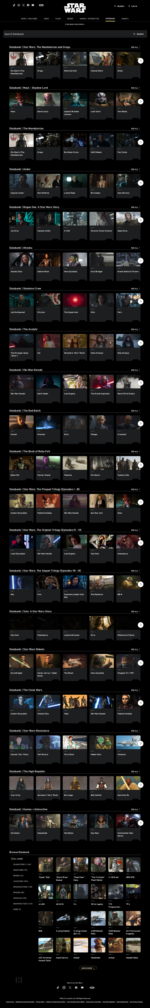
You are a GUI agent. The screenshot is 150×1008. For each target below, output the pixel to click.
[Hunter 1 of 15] (21, 422)
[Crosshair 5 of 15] (128, 422)
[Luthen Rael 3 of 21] (75, 181)
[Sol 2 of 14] (48, 341)
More (17, 909)
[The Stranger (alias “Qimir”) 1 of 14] (21, 341)
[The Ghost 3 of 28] (75, 661)
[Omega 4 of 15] (101, 422)
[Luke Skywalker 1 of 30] (21, 541)
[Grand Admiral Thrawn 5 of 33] (128, 259)
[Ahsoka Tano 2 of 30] (48, 701)
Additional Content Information (25, 1002)
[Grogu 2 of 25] (48, 140)
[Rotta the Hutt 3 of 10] (75, 59)
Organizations (22, 887)
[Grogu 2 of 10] (48, 59)
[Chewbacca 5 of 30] (128, 541)
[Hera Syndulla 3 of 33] (75, 259)
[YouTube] (33, 5)
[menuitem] (46, 19)
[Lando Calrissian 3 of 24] (75, 623)
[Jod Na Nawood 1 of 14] (21, 300)
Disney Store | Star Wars (93, 1002)
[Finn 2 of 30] (48, 582)
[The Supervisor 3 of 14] (75, 300)
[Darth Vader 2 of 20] (48, 381)
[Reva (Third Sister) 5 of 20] (128, 381)
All (18, 859)
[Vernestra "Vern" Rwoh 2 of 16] (48, 783)
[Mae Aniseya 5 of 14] (128, 341)
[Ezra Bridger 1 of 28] (21, 661)
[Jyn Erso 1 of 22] (21, 219)
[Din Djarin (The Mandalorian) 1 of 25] (21, 140)
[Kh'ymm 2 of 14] (48, 300)
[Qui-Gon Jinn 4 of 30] (101, 501)
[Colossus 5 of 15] (128, 742)
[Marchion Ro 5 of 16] (128, 783)
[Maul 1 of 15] (21, 99)
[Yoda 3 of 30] (75, 701)
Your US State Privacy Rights (76, 1002)
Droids (18, 876)
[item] (29, 19)
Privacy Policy (40, 1002)
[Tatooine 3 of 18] (75, 463)
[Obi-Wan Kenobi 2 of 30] (48, 541)
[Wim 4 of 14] (101, 300)
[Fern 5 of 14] (128, 300)
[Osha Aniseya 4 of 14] (101, 341)
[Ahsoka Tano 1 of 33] (21, 259)
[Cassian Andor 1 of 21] (21, 181)
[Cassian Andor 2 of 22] (48, 219)
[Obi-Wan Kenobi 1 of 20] (21, 381)
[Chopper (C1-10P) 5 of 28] (128, 661)
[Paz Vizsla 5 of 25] (128, 140)
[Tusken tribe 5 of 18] (128, 463)
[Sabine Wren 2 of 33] (48, 259)
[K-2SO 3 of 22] (75, 219)
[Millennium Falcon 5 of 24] (128, 623)
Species (18, 892)
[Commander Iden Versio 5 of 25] (128, 821)
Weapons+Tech (23, 904)
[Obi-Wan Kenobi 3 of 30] (75, 501)
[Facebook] (28, 5)
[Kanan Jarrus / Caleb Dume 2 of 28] (48, 661)
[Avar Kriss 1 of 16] (21, 783)
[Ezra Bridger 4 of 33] (101, 259)
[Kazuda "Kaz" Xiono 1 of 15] (21, 742)
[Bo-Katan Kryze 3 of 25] (75, 140)
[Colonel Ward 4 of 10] (101, 59)
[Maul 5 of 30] (128, 501)
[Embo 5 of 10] (128, 59)
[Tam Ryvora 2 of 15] (48, 742)
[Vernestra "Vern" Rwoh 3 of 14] (75, 341)
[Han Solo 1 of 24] (21, 623)
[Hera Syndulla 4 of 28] (101, 661)
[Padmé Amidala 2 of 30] (48, 501)
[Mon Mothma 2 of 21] (48, 181)
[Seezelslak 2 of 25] (48, 821)
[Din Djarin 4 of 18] (101, 463)
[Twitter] (23, 5)
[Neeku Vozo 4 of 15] (101, 742)
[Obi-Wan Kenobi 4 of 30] (101, 701)
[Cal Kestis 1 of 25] (21, 821)
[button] (140, 61)
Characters (22, 864)
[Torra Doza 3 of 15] (75, 742)
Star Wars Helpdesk (109, 1002)
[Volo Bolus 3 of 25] (75, 821)
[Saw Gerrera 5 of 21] (128, 181)
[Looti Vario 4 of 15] (101, 99)
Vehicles (20, 898)
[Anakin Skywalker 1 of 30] (21, 501)
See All (134, 47)
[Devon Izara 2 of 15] (48, 99)
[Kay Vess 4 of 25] (101, 821)
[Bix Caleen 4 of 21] (101, 181)
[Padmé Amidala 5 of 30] (128, 701)
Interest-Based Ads (122, 1002)
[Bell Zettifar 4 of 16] (101, 783)
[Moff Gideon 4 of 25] (101, 140)
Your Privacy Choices (136, 1002)
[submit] (115, 6)
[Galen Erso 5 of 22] (128, 219)
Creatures (20, 870)
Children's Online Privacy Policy (56, 1002)
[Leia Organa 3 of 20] (75, 381)
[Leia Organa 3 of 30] (75, 541)
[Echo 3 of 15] (75, 422)
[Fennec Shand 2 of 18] (48, 463)
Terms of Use (10, 1002)
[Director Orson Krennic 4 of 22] (101, 219)
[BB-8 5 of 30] (128, 582)
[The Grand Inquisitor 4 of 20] (101, 381)
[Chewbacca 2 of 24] (48, 623)
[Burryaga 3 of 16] (75, 783)
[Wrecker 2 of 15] (48, 422)
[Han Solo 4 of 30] (101, 541)
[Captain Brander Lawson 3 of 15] (75, 99)
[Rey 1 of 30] (21, 582)
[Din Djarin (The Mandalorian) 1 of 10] (21, 59)
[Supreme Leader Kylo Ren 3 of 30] (75, 582)
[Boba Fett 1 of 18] (21, 463)
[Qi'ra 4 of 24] (101, 623)
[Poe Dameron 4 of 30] (101, 582)
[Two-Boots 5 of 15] (128, 99)
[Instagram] (19, 5)
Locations (20, 881)
